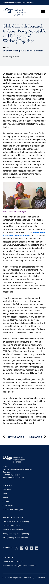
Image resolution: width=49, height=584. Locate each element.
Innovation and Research (13, 529)
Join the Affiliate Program (13, 509)
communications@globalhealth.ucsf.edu (19, 565)
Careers (6, 501)
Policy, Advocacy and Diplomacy (16, 533)
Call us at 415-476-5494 (13, 561)
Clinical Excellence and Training (16, 521)
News (5, 493)
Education (7, 489)
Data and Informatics (11, 525)
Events (5, 497)
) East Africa (23, 235)
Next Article (35, 436)
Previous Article (15, 436)
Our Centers (8, 505)
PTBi (14, 235)
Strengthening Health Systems (15, 537)
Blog (6, 47)
